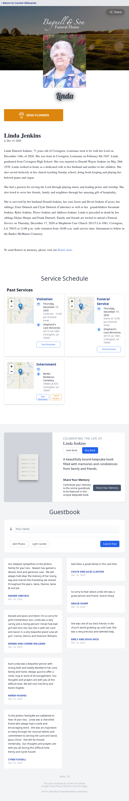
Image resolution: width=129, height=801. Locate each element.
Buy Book (90, 450)
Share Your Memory (107, 487)
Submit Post (110, 543)
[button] (20, 306)
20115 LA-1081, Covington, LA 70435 (51, 334)
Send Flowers (56, 397)
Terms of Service (73, 786)
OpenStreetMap (68, 791)
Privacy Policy (55, 786)
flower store (65, 250)
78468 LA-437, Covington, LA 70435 (51, 387)
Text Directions (48, 344)
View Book (71, 450)
